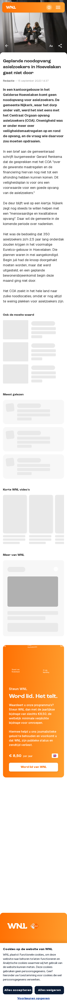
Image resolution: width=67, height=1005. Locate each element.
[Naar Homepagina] (11, 7)
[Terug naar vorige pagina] (6, 45)
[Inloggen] (49, 7)
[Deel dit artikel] (60, 45)
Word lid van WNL (34, 767)
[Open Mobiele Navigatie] (58, 7)
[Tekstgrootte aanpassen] (51, 45)
